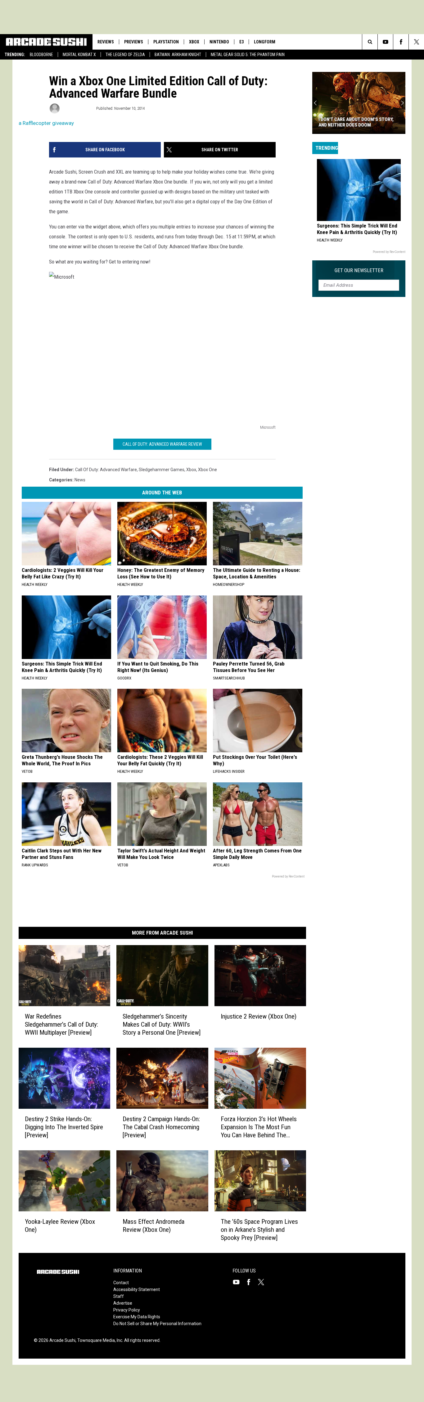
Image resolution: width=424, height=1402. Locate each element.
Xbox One (207, 469)
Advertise (122, 1303)
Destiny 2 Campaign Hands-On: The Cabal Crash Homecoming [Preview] (161, 1127)
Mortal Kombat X (79, 54)
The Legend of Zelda (125, 54)
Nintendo (219, 41)
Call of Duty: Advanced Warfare (106, 469)
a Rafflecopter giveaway (46, 123)
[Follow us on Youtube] (385, 42)
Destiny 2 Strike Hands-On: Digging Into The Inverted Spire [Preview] (64, 1127)
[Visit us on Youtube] (238, 1282)
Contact (121, 1282)
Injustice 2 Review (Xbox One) (258, 1016)
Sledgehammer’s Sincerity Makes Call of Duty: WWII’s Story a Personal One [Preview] (162, 1024)
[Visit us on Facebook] (251, 1282)
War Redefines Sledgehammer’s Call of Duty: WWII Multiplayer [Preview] (61, 1024)
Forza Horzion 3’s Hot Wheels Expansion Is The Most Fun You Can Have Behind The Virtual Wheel (259, 1127)
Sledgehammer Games (161, 469)
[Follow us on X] (416, 42)
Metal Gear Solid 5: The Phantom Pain (248, 54)
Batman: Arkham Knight (178, 54)
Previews (133, 41)
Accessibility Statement (136, 1289)
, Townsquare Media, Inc (98, 1340)
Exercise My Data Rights (136, 1316)
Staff (118, 1296)
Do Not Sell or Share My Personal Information (157, 1323)
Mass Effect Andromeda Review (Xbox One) (153, 1225)
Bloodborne (41, 54)
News (79, 479)
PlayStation (166, 41)
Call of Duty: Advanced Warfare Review (162, 444)
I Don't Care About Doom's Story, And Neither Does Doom (356, 122)
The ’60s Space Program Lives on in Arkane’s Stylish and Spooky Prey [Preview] (259, 1229)
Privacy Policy (126, 1309)
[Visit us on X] (263, 1282)
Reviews (105, 41)
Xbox (194, 41)
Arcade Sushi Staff (77, 108)
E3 (241, 41)
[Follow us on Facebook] (400, 42)
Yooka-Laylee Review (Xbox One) (60, 1225)
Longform (264, 41)
